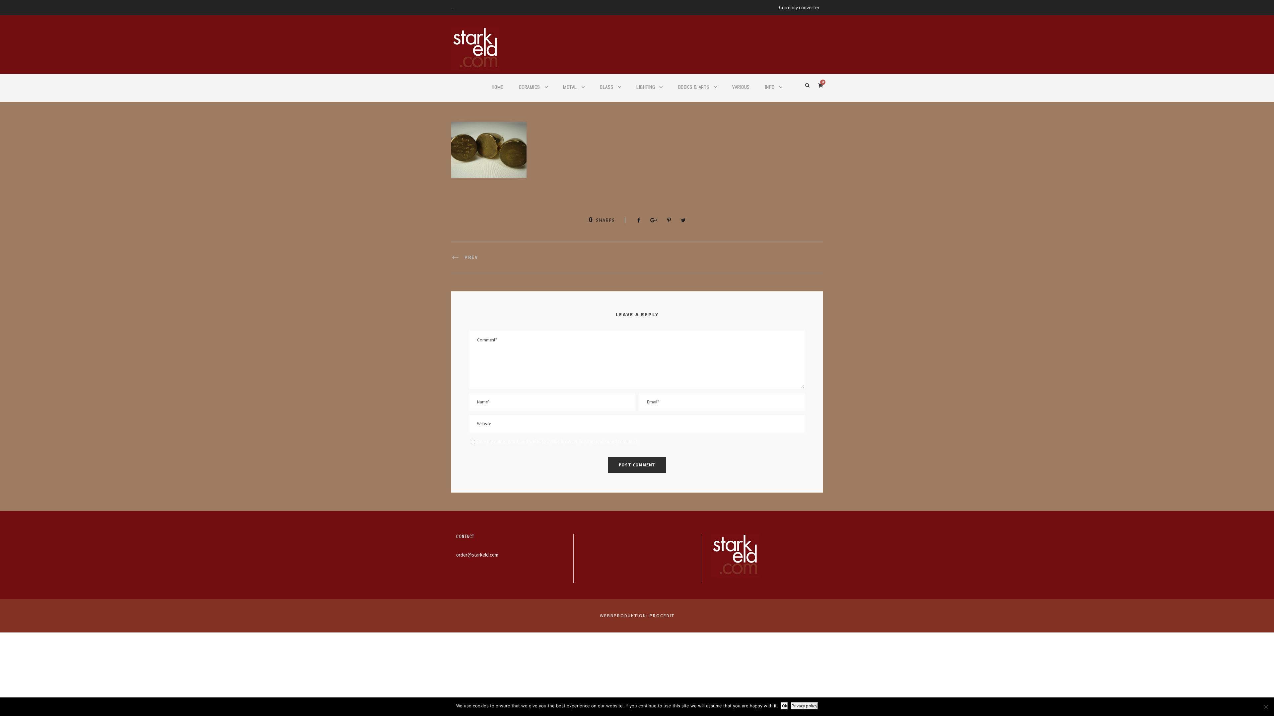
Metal (570, 87)
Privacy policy (804, 706)
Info (770, 87)
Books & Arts (693, 87)
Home (498, 87)
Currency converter (799, 7)
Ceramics (529, 87)
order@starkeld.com (477, 555)
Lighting (645, 87)
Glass (606, 87)
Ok (784, 706)
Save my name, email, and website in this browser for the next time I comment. (557, 441)
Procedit (662, 616)
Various (741, 87)
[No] (1265, 706)
